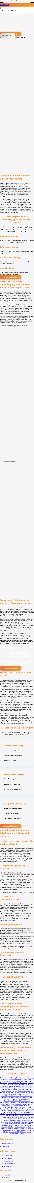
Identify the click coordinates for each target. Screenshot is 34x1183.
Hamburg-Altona (10, 1102)
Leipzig (29, 1107)
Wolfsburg (18, 1127)
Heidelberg (22, 1122)
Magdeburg (20, 1115)
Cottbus (21, 1133)
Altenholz (21, 1089)
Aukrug (10, 1094)
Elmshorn (19, 1079)
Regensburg (12, 1123)
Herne (18, 1123)
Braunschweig (29, 1114)
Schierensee (28, 1096)
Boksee (17, 1099)
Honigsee (30, 1092)
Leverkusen (15, 1122)
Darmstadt (29, 1122)
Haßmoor (18, 1097)
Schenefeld (5, 1086)
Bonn (26, 1110)
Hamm (28, 1119)
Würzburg (11, 1127)
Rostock (30, 1117)
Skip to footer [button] (16, 1)
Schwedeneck (15, 1096)
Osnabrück (8, 1122)
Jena (28, 1130)
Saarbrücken (21, 1119)
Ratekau (16, 1084)
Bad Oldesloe (11, 1078)
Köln (31, 1105)
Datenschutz (7, 1175)
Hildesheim (23, 1132)
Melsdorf (15, 1089)
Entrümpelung (8, 1158)
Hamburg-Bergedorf (20, 1104)
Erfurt (18, 1117)
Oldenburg (20, 1120)
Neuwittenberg (8, 1101)
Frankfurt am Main (8, 1107)
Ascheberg (24, 1092)
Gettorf (3, 1096)
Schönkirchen (13, 1091)
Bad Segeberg (30, 1078)
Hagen (10, 1119)
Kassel (5, 1119)
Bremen (13, 1109)
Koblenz (24, 1128)
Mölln (31, 1081)
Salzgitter (5, 1132)
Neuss (29, 1123)
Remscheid (9, 1130)
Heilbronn (30, 1125)
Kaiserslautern (14, 1133)
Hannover (24, 1109)
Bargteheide (4, 1079)
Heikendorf (28, 1089)
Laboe (30, 1091)
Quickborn (10, 1084)
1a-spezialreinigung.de (6, 1143)
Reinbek (21, 1084)
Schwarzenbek (20, 1086)
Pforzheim (4, 1127)
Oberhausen (23, 1117)
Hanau (29, 1132)
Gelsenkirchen (15, 1114)
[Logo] (8, 10)
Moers (32, 1130)
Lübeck (26, 1081)
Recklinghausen (21, 1130)
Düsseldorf (23, 1107)
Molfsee (4, 1089)
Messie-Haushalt (8, 1161)
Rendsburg (28, 1084)
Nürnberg (31, 1109)
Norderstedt (23, 1083)
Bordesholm (30, 1088)
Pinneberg (30, 1083)
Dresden (18, 1109)
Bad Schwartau (20, 1078)
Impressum (7, 1177)
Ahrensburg (3, 1078)
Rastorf (2, 1102)
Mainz (14, 1117)
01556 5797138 (4, 1146)
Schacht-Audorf (25, 1101)
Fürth (21, 1125)
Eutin (24, 1079)
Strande (8, 1096)
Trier (14, 1130)
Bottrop (30, 1127)
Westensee (12, 1097)
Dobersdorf (17, 1092)
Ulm (24, 1125)
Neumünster (3, 1083)
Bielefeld (21, 1110)
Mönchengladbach (5, 1114)
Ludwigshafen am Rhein (9, 1120)
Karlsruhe (13, 1112)
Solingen (5, 1123)
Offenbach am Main (13, 1125)
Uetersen (2, 1088)
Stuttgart (16, 1107)
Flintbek (9, 1089)
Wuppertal (15, 1110)
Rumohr (22, 1096)
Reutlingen (4, 1128)
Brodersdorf (3, 1092)
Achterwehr (21, 1094)
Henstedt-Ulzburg (6, 1081)
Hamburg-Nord (9, 1104)
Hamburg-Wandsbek (12, 1105)
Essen (8, 1109)
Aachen (22, 1114)
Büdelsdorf (16, 1101)
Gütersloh (16, 1132)
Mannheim (7, 1112)
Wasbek (4, 1094)
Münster (31, 1110)
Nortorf (15, 1094)
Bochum (9, 1110)
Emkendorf (25, 1097)
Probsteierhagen (24, 1099)
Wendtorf (10, 1092)
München (26, 1105)
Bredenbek (28, 1094)
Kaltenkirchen (16, 1081)
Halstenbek (29, 1079)
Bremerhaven (18, 1128)
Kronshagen (12, 1088)
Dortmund (3, 1109)
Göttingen (24, 1127)
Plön (7, 1088)
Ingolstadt (4, 1125)
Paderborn (23, 1123)
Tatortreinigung (8, 1155)
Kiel (22, 1081)
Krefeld (9, 1117)
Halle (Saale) (13, 1115)
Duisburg (3, 1110)
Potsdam (15, 1119)
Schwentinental (21, 1088)
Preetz (4, 1084)
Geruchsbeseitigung (9, 1163)
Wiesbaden (26, 1112)
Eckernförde (12, 1079)
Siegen (11, 1132)
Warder (12, 1099)
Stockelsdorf (28, 1086)
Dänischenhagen (22, 1091)
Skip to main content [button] (6, 1)
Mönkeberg (5, 1091)
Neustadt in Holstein (13, 1083)
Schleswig (12, 1086)
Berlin (21, 1105)
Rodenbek (5, 1097)
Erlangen (10, 1128)
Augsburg (20, 1112)
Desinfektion (7, 1166)
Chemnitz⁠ (5, 1115)
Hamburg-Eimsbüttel (21, 1102)
